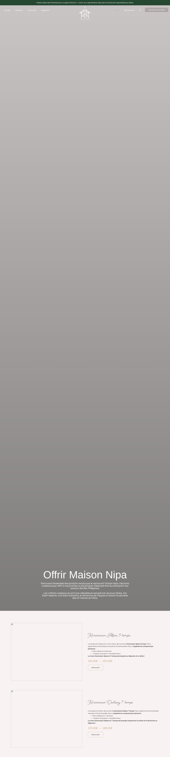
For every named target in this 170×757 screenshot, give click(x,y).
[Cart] (141, 9)
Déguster (45, 10)
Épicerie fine (129, 10)
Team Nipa (32, 10)
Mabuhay (19, 10)
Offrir (117, 10)
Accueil (7, 10)
